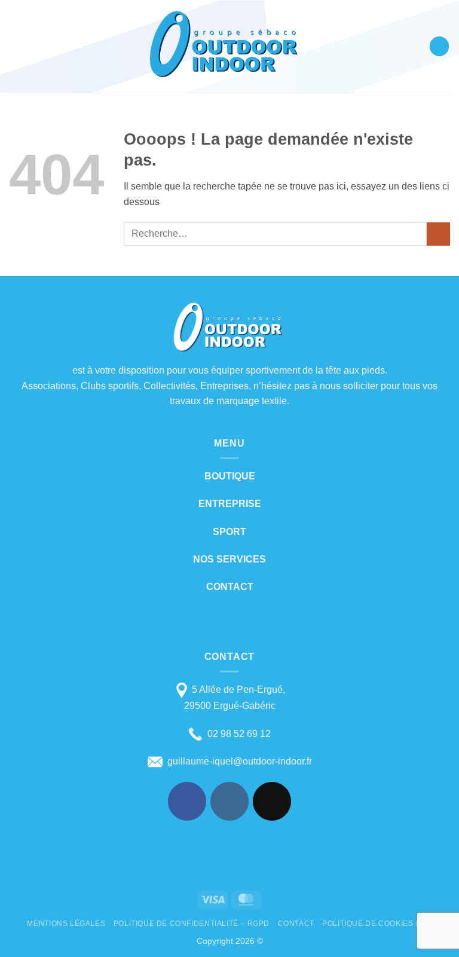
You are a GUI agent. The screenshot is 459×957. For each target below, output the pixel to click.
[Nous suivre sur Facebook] (187, 801)
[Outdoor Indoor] (226, 46)
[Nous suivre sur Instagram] (229, 801)
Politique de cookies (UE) (377, 923)
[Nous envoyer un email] (272, 801)
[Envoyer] (438, 234)
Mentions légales (66, 923)
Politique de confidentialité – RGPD (192, 923)
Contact (296, 923)
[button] (16, 46)
